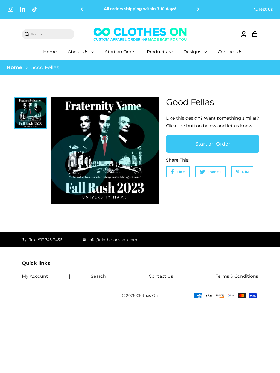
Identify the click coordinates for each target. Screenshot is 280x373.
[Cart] (254, 34)
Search (98, 276)
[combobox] (51, 34)
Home (50, 51)
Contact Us (230, 51)
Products (157, 51)
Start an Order (120, 51)
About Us (78, 51)
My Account (35, 276)
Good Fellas (44, 67)
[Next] (197, 9)
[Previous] (83, 9)
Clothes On (147, 295)
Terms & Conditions (237, 276)
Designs (192, 51)
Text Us (265, 9)
